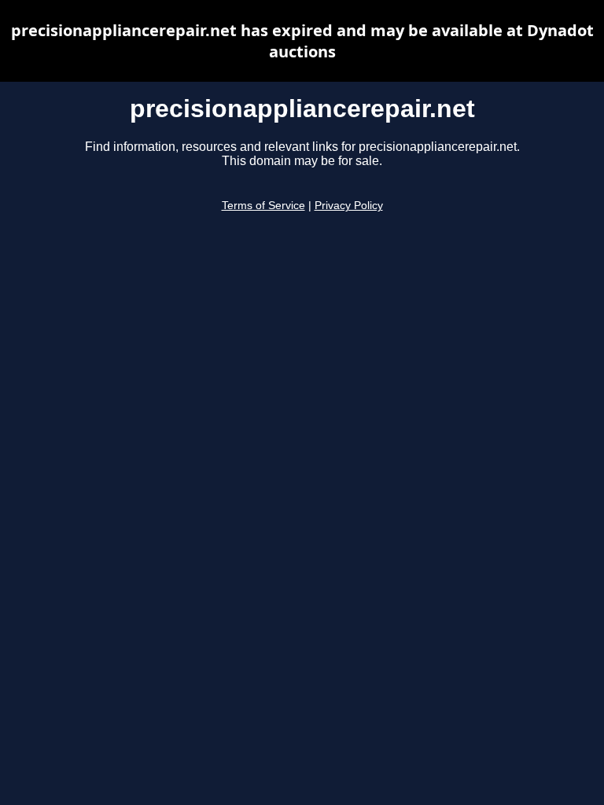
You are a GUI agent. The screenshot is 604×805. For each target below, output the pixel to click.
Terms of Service (263, 205)
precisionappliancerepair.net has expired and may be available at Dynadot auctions (302, 41)
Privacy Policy (349, 205)
